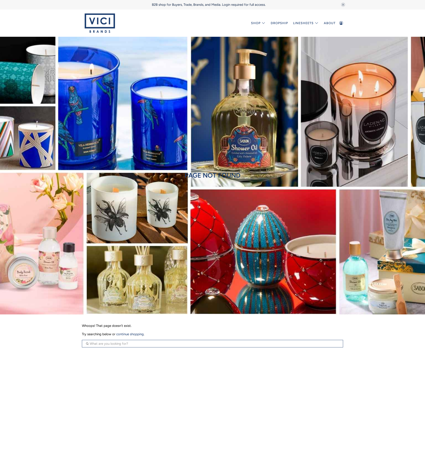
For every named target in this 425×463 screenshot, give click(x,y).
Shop (256, 23)
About (330, 23)
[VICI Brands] (99, 23)
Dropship (279, 23)
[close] (343, 4)
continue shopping (130, 334)
